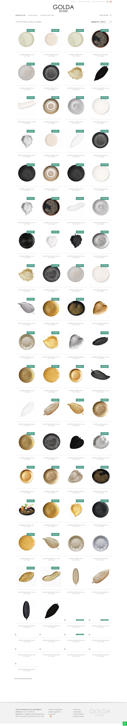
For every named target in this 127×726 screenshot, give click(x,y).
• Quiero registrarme (54, 712)
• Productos (76, 709)
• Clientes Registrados (55, 709)
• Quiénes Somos (78, 716)
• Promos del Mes (78, 714)
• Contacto (51, 714)
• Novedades (77, 712)
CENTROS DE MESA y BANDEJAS (25, 22)
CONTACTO (73, 2)
